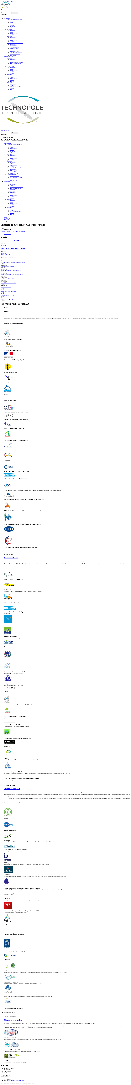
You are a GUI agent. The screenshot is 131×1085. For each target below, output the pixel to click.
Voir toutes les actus (5, 254)
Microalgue (9, 29)
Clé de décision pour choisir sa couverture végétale (13, 262)
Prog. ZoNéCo (13, 55)
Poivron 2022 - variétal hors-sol (8, 291)
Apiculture (9, 58)
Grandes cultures (11, 66)
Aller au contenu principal (7, 1)
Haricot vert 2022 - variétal (7, 299)
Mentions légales (5, 1083)
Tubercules (9, 74)
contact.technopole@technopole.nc (15, 1080)
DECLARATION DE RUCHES (13, 249)
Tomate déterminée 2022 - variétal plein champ (12, 274)
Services (12, 73)
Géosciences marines (15, 54)
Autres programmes (11, 49)
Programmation (13, 23)
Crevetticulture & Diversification (14, 19)
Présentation (13, 21)
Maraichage (9, 82)
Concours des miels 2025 (10, 241)
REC (11, 28)
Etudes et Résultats (14, 47)
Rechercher (15, 12)
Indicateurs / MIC (14, 48)
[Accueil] (5, 8)
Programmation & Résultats (16, 62)
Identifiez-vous (7, 234)
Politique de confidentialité (16, 1083)
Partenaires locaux (11, 558)
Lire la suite (3, 245)
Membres (7, 315)
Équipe (11, 22)
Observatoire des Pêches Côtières (15, 43)
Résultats (12, 25)
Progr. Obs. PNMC (14, 51)
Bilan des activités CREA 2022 (8, 266)
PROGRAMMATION (15, 86)
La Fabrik (31, 1083)
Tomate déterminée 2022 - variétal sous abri (11, 270)
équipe (11, 85)
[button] (4, 10)
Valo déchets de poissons (16, 52)
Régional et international (13, 1020)
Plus (10, 18)
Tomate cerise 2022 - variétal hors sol (9, 278)
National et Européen (12, 789)
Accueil (5, 217)
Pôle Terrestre (7, 56)
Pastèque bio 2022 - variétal (7, 295)
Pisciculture (9, 36)
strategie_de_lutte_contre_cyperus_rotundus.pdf (13, 231)
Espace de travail (5, 130)
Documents (12, 26)
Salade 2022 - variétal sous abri (8, 283)
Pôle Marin (6, 18)
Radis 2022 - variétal (6, 287)
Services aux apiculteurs (15, 63)
